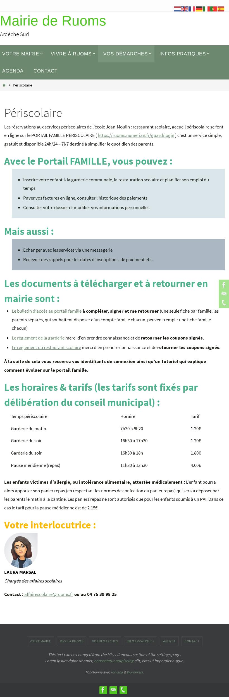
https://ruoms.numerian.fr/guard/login (136, 135)
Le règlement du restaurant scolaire (46, 347)
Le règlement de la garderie (38, 338)
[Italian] (206, 8)
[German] (199, 8)
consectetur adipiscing (113, 660)
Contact (192, 641)
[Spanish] (221, 8)
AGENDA (169, 641)
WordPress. (135, 672)
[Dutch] (177, 8)
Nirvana (117, 672)
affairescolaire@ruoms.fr (48, 594)
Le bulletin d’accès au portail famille (47, 311)
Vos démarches (105, 641)
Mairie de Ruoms (53, 21)
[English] (185, 8)
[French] (192, 8)
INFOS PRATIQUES (140, 641)
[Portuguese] (214, 8)
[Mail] (223, 294)
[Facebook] (223, 285)
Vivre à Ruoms (72, 641)
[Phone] (223, 303)
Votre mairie (40, 641)
